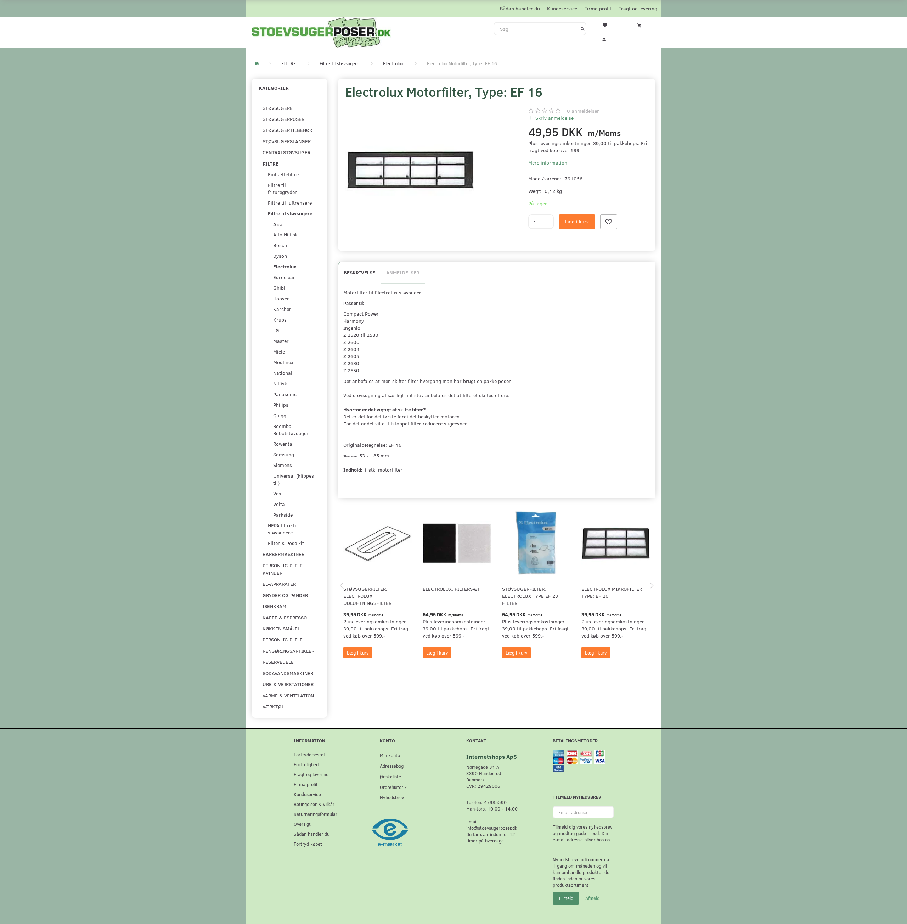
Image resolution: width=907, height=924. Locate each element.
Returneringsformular (315, 814)
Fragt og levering (637, 8)
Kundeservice (562, 8)
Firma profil (597, 8)
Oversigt (302, 824)
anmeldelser (583, 110)
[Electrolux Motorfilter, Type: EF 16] (410, 170)
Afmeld (592, 898)
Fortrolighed (306, 764)
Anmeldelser (402, 272)
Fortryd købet (308, 844)
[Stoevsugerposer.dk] (321, 32)
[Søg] (583, 28)
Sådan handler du (520, 8)
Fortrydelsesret (309, 754)
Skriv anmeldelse (554, 118)
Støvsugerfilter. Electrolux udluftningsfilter (367, 595)
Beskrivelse (359, 272)
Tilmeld (565, 898)
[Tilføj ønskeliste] (608, 221)
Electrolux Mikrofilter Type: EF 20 (611, 592)
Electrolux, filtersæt (451, 588)
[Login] (609, 39)
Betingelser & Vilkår (314, 804)
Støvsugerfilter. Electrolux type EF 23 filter (530, 595)
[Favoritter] (609, 24)
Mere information (547, 162)
